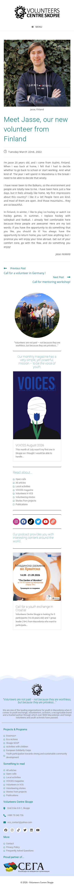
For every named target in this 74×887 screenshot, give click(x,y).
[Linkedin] (31, 830)
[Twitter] (38, 521)
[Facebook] (23, 521)
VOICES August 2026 (30, 445)
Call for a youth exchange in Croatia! (34, 608)
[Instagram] (16, 521)
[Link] (53, 521)
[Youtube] (45, 521)
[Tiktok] (31, 521)
